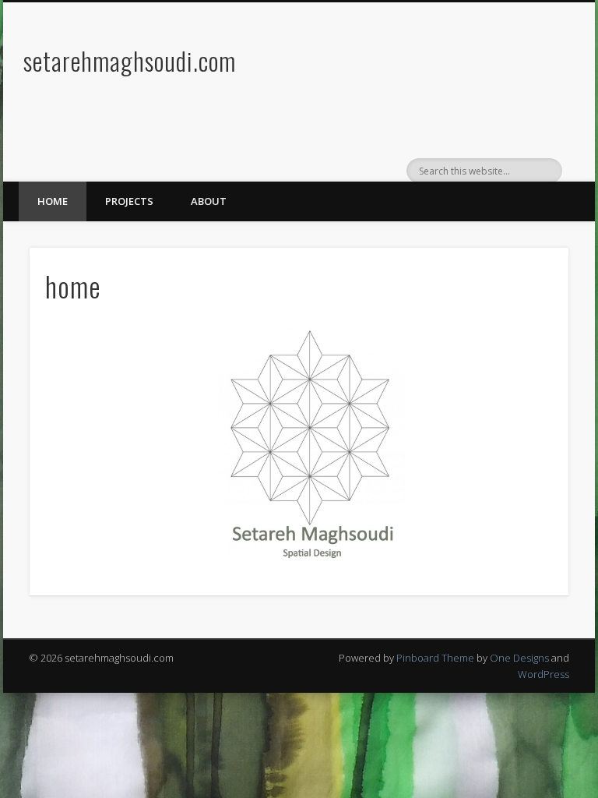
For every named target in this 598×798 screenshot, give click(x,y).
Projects (129, 201)
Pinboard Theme (435, 658)
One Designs (519, 658)
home (52, 201)
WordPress (543, 674)
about (209, 201)
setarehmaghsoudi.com (129, 60)
